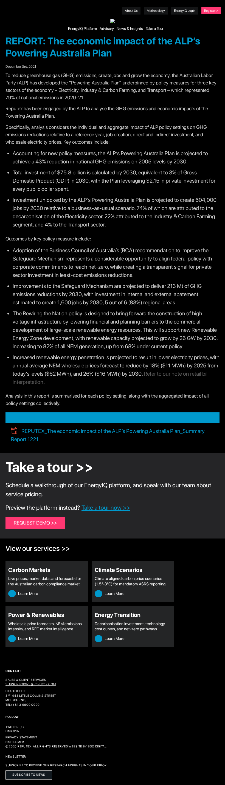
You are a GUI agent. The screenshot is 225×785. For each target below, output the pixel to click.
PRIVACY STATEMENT (21, 737)
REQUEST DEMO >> (35, 523)
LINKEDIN (12, 731)
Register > (211, 11)
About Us (131, 11)
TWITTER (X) (14, 727)
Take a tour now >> (105, 507)
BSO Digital (97, 746)
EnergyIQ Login (184, 11)
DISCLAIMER (14, 742)
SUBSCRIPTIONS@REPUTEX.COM (30, 684)
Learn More (27, 593)
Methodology (156, 11)
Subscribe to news (28, 775)
